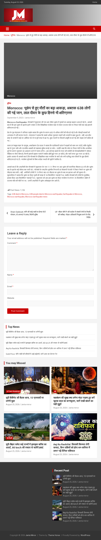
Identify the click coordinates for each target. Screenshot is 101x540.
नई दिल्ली (9, 438)
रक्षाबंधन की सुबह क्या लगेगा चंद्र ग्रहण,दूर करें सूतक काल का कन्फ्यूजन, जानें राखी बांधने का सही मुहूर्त (41, 337)
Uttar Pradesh (13, 391)
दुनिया (9, 103)
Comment (12, 243)
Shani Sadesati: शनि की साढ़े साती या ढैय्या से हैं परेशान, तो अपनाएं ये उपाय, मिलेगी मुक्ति (28, 213)
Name (10, 275)
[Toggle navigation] (7, 29)
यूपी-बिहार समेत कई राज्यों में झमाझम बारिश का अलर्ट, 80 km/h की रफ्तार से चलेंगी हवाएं (36, 343)
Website (10, 298)
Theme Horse (54, 535)
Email (10, 286)
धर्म (55, 391)
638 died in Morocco (20, 194)
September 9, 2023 (15, 118)
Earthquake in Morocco (72, 194)
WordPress (85, 535)
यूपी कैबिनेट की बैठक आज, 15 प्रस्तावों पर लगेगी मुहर (24, 332)
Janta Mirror (31, 535)
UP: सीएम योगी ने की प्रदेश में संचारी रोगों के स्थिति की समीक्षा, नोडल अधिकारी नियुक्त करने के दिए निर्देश (72, 215)
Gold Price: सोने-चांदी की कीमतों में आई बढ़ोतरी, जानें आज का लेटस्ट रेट (31, 354)
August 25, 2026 (12, 404)
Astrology (59, 438)
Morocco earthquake (15, 197)
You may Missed (16, 363)
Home (94, 2)
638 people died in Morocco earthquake (45, 194)
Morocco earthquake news (36, 197)
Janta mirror (30, 118)
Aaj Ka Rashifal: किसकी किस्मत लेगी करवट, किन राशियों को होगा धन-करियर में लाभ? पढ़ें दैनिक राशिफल (43, 348)
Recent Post (61, 470)
